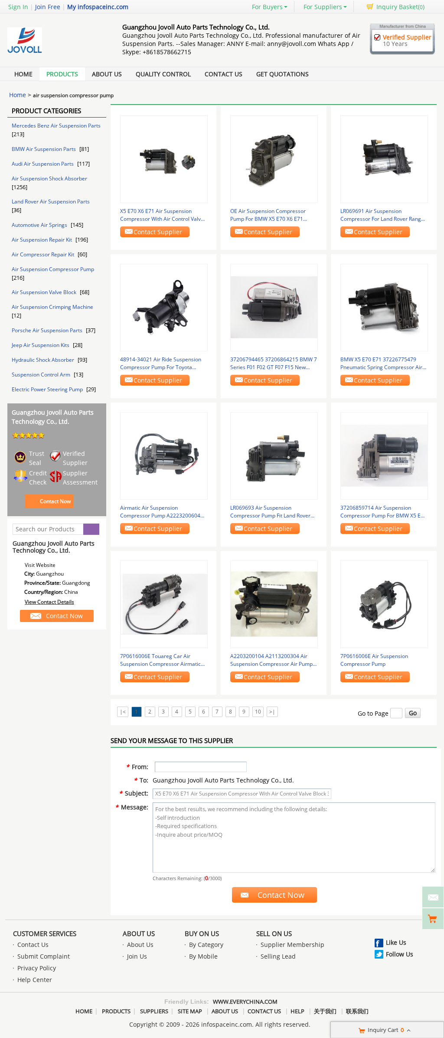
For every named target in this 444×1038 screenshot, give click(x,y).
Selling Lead (278, 956)
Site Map (190, 1011)
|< (123, 711)
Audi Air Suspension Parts (43, 163)
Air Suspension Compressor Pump (53, 269)
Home (23, 74)
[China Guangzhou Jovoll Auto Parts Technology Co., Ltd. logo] (55, 53)
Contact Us (223, 74)
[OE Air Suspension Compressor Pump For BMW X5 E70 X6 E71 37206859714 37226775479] (274, 158)
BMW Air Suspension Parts (44, 149)
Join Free (47, 7)
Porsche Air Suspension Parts (48, 330)
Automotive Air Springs (40, 225)
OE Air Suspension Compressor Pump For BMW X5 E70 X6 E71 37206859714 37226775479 (268, 215)
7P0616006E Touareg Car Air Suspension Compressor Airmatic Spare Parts (160, 660)
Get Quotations (282, 74)
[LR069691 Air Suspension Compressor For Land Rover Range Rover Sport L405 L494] (384, 158)
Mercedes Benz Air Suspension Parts (56, 125)
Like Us (396, 942)
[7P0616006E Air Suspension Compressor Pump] (384, 603)
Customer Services (44, 933)
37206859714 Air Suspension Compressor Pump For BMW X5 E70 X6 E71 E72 (383, 512)
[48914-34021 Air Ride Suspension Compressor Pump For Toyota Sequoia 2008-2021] (164, 307)
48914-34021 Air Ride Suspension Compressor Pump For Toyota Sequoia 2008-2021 (160, 363)
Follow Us (399, 954)
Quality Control (163, 74)
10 (258, 711)
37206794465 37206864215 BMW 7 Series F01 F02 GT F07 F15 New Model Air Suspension (273, 363)
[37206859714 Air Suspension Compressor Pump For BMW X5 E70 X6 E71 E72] (384, 455)
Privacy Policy (36, 968)
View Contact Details (49, 602)
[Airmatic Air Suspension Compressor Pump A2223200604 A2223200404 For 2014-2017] (164, 455)
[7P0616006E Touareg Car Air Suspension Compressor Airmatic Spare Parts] (164, 603)
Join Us (137, 956)
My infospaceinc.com (97, 7)
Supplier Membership (292, 944)
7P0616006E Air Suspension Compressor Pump (374, 660)
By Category (206, 944)
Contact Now (55, 501)
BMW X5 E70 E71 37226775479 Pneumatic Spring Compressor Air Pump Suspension (381, 363)
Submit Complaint (43, 956)
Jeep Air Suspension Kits (41, 345)
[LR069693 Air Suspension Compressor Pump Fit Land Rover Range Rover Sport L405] (274, 455)
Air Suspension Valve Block (45, 292)
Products (62, 74)
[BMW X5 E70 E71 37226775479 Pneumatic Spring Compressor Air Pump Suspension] (384, 307)
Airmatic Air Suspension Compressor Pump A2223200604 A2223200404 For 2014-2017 (160, 512)
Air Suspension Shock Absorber (49, 178)
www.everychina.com (245, 1001)
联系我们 (357, 1011)
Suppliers (154, 1011)
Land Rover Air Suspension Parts (51, 201)
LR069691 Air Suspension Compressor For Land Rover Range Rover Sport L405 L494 (382, 215)
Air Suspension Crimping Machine (52, 307)
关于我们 (325, 1011)
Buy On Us (202, 933)
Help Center (34, 980)
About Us (107, 74)
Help (297, 1011)
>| (272, 711)
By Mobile (203, 956)
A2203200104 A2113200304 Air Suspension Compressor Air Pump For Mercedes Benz (271, 660)
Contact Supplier (158, 232)
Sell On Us (274, 933)
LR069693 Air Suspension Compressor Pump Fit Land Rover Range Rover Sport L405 (270, 512)
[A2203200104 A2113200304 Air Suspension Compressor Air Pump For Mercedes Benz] (274, 603)
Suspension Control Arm (42, 374)
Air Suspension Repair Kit (42, 239)
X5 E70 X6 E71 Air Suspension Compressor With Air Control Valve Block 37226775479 (162, 215)
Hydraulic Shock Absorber (43, 359)
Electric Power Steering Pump (48, 389)
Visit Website (40, 565)
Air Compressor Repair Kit (43, 254)
